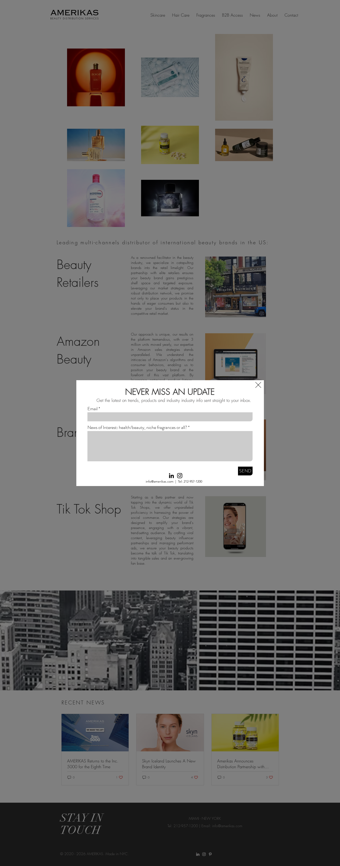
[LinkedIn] (171, 475)
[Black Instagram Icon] (179, 475)
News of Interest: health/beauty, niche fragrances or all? (137, 427)
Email (92, 409)
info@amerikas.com (159, 481)
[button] (258, 385)
